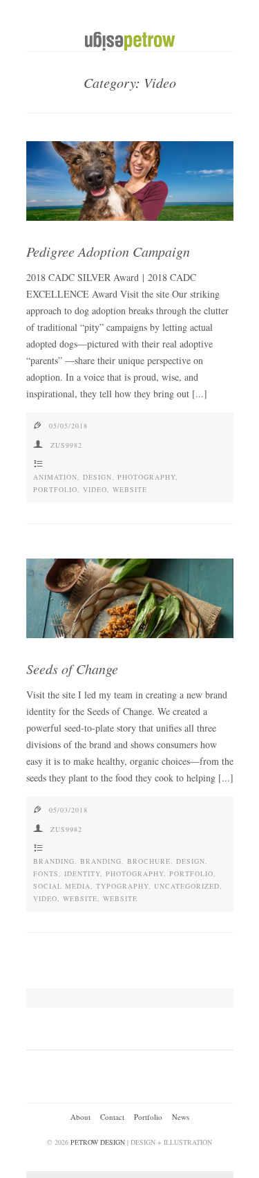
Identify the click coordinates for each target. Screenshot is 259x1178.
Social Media (61, 886)
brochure (149, 861)
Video (95, 489)
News (180, 1117)
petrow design (97, 1142)
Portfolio (55, 489)
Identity (82, 873)
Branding (54, 861)
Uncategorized (187, 886)
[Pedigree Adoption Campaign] (129, 181)
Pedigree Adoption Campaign (108, 251)
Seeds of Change (72, 669)
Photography (146, 477)
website (80, 898)
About (80, 1117)
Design (97, 477)
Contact (112, 1117)
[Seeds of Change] (129, 598)
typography (122, 886)
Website (130, 489)
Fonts (46, 873)
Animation (55, 477)
